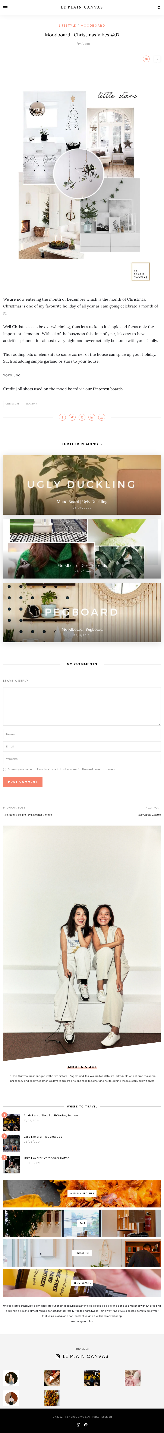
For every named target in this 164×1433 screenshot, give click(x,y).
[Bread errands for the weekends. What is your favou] (11, 1378)
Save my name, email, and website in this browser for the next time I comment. (62, 769)
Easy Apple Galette (149, 814)
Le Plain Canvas (85, 1356)
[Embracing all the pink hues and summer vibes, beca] (133, 1378)
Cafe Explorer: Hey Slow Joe (43, 1137)
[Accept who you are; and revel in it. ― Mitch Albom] (11, 1398)
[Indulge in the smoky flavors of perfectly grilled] (52, 1398)
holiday (31, 403)
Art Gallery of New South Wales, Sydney (51, 1115)
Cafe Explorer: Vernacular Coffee (47, 1158)
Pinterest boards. (108, 388)
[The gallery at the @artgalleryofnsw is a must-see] (92, 1378)
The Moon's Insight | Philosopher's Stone (27, 814)
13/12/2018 (82, 44)
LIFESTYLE (67, 25)
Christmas (13, 403)
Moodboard (93, 25)
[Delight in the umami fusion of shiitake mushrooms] (52, 1378)
